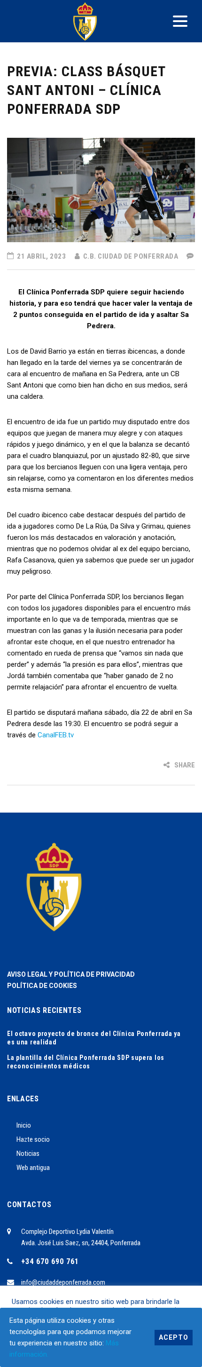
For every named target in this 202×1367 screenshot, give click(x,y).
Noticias (27, 1153)
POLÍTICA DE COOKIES (42, 985)
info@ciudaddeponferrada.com (63, 1282)
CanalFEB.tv (56, 735)
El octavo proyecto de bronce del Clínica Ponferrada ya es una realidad (94, 1038)
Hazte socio (33, 1139)
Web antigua (33, 1167)
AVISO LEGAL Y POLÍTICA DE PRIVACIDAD (71, 974)
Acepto (173, 1337)
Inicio (23, 1125)
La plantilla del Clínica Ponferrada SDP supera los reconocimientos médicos (85, 1062)
